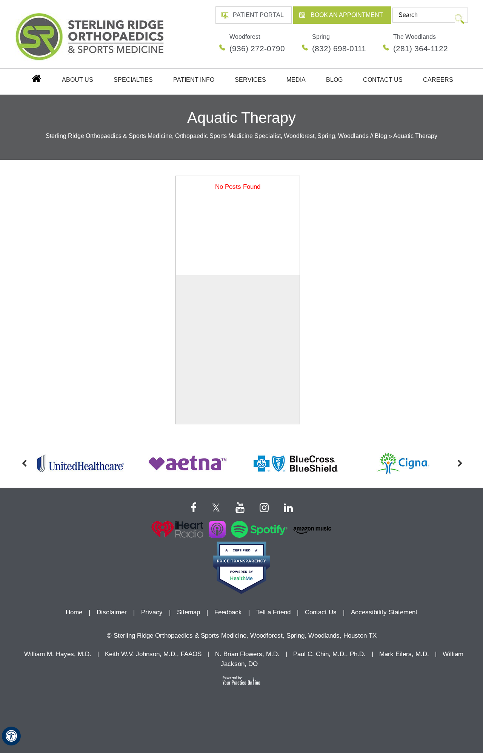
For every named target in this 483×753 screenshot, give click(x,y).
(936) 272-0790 (257, 48)
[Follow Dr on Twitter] (216, 507)
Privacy (152, 612)
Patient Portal (258, 15)
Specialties (133, 80)
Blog (334, 80)
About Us (77, 80)
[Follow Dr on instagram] (264, 507)
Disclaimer (113, 612)
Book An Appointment (347, 15)
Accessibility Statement (384, 612)
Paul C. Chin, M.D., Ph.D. (329, 654)
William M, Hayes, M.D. (57, 654)
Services (250, 80)
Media (296, 80)
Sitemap (188, 612)
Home (35, 78)
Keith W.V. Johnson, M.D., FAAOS (153, 654)
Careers (438, 80)
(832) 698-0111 (339, 48)
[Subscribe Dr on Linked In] (288, 507)
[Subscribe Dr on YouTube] (240, 507)
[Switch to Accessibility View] (11, 736)
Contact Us (383, 80)
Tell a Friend (273, 612)
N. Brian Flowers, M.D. (247, 654)
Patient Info (193, 80)
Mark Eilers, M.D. (404, 654)
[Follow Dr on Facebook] (193, 507)
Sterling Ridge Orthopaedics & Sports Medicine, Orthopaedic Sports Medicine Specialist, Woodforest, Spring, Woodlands (207, 136)
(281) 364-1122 (420, 48)
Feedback (228, 612)
